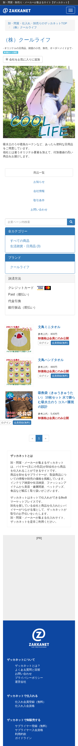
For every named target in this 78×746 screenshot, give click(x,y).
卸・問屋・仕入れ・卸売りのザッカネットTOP (37, 23)
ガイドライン (23, 738)
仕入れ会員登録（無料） (30, 701)
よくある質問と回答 (27, 669)
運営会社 (20, 681)
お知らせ (39, 181)
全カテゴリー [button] (17, 231)
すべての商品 (19, 240)
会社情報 (39, 191)
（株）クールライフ (24, 27)
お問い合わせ (39, 209)
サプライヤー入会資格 (29, 730)
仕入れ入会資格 (25, 705)
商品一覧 (39, 172)
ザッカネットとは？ (27, 665)
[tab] (40, 231)
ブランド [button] (14, 257)
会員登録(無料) (60, 342)
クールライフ (19, 267)
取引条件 (39, 200)
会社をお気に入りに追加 (24, 59)
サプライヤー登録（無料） (32, 726)
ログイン (44, 342)
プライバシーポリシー (29, 677)
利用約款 (20, 734)
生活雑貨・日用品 (25, 246)
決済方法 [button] (14, 278)
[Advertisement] (39, 579)
